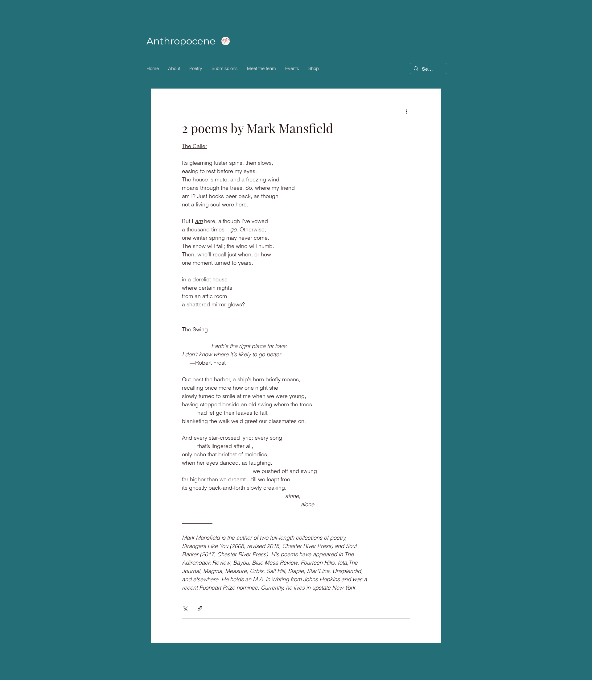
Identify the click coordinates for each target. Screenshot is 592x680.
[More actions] (406, 111)
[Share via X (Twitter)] (185, 608)
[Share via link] (200, 608)
